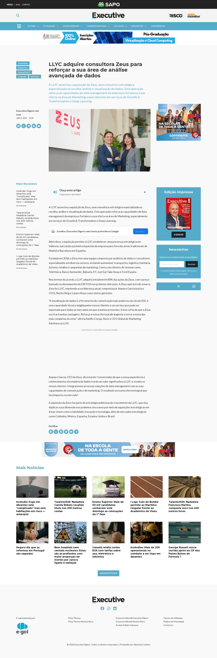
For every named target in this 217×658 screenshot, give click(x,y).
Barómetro (137, 26)
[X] (23, 126)
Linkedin (22, 76)
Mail (18, 5)
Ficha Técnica (74, 618)
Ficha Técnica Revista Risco (80, 621)
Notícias (35, 76)
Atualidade (49, 26)
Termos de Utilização (173, 618)
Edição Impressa (71, 26)
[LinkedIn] (28, 126)
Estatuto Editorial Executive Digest (132, 618)
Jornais (26, 5)
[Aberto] (19, 26)
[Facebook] (18, 126)
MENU (10, 5)
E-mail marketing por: (26, 618)
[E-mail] (39, 126)
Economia (23, 63)
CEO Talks (119, 26)
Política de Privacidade (173, 621)
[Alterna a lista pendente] (38, 26)
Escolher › (140, 231)
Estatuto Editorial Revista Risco (130, 621)
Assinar (178, 234)
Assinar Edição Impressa (127, 625)
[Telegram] (76, 431)
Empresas (23, 67)
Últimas (32, 26)
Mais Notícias (108, 573)
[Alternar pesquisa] (17, 15)
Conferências (158, 26)
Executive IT (24, 72)
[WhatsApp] (34, 126)
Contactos (168, 625)
